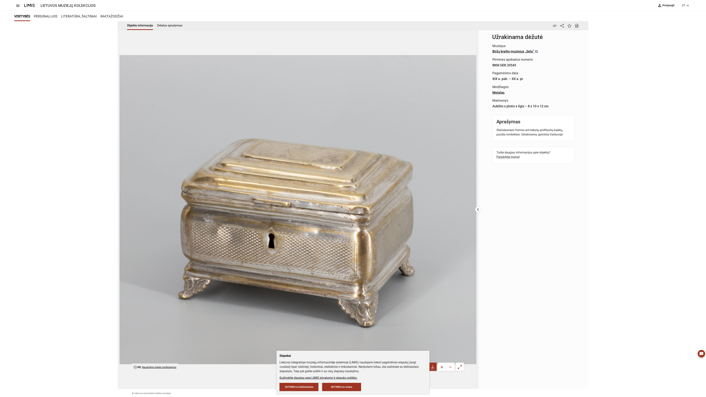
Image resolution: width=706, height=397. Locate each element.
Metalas (498, 92)
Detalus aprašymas (169, 25)
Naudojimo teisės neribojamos (159, 367)
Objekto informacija (140, 25)
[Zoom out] (450, 367)
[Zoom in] (442, 367)
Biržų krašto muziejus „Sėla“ (513, 51)
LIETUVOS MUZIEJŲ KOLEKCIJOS (68, 5)
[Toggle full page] (460, 367)
